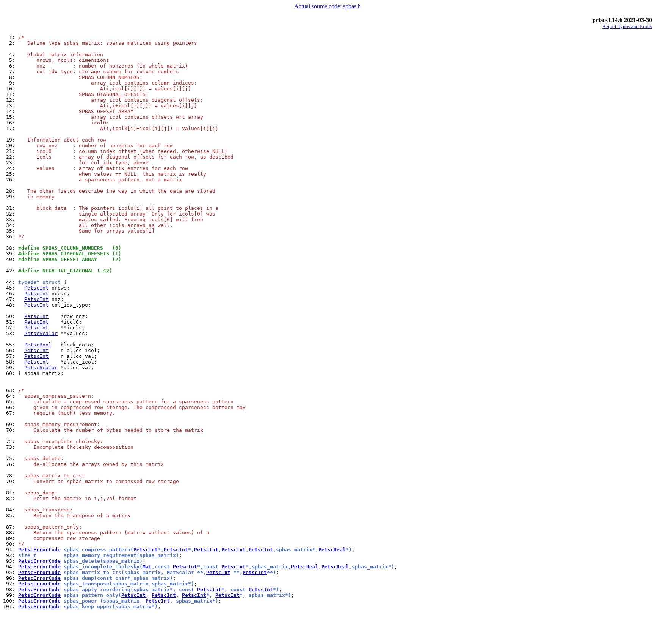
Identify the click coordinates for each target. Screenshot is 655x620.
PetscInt (36, 288)
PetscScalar (41, 333)
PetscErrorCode (39, 549)
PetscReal (332, 549)
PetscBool (38, 345)
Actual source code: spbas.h (327, 6)
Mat (147, 567)
